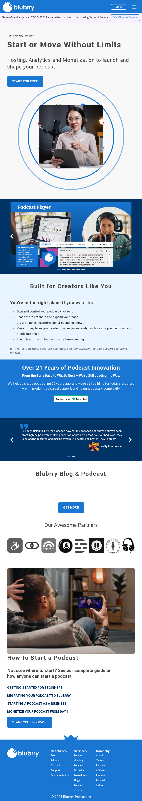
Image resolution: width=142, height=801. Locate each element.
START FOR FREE (25, 81)
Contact (55, 765)
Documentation (60, 775)
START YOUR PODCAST (29, 722)
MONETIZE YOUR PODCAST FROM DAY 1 (38, 711)
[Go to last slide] (12, 236)
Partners (100, 765)
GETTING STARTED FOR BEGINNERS (34, 688)
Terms (54, 755)
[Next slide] (130, 236)
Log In (119, 7)
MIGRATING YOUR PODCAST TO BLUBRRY (39, 696)
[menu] (134, 7)
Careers (100, 760)
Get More (71, 507)
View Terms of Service (125, 17)
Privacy (55, 760)
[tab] (59, 269)
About (99, 755)
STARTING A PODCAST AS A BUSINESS (36, 703)
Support (55, 770)
